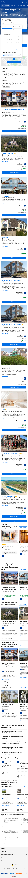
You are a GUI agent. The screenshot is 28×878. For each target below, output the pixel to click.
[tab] (7, 26)
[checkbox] (18, 36)
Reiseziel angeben (8, 19)
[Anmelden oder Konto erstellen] (22, 2)
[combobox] (14, 20)
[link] (4, 74)
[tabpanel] (11, 43)
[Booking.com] (4, 1)
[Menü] (26, 2)
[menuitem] (5, 5)
